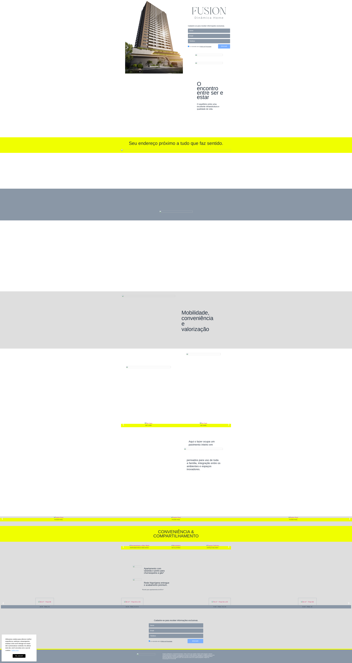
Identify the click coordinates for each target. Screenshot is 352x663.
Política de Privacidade (205, 46)
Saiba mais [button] (15, 650)
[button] (123, 424)
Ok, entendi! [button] (19, 656)
